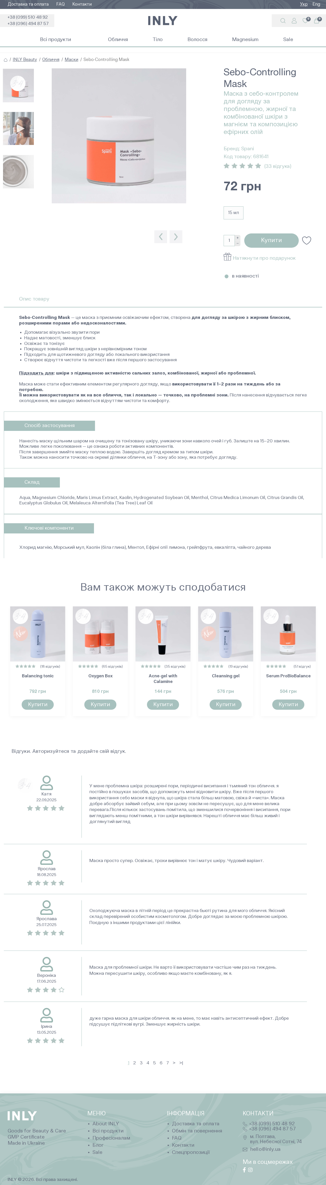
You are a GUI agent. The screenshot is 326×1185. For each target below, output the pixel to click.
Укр (304, 4)
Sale (288, 39)
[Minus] (237, 243)
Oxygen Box (100, 676)
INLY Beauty (25, 60)
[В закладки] (306, 240)
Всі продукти (108, 1131)
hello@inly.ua (265, 1149)
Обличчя (118, 39)
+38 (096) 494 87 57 (28, 23)
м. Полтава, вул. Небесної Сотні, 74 (276, 1139)
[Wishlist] (57, 614)
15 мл (233, 213)
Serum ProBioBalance (288, 676)
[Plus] (237, 238)
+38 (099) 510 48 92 (27, 17)
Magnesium (245, 39)
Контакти (82, 4)
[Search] (283, 20)
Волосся (197, 39)
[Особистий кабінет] (294, 20)
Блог (98, 1145)
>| (181, 1063)
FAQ (60, 4)
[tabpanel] (119, 140)
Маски (71, 60)
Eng (316, 4)
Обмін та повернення (197, 1131)
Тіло (158, 39)
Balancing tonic (38, 676)
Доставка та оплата (28, 4)
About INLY (105, 1124)
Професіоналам (111, 1138)
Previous (160, 236)
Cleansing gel (226, 676)
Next (176, 236)
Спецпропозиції (191, 1152)
